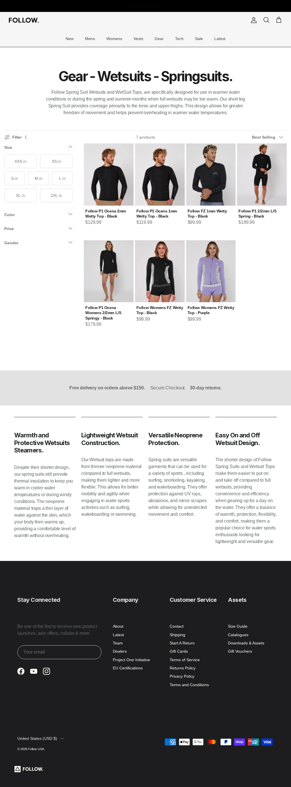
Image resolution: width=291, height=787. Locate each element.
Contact (177, 626)
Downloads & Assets (246, 643)
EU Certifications (128, 668)
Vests (138, 38)
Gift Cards (179, 651)
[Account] (252, 20)
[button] (269, 137)
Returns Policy (183, 668)
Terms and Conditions (189, 684)
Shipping (177, 634)
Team (118, 643)
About (118, 626)
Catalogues (238, 634)
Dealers (120, 651)
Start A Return (182, 643)
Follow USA (36, 749)
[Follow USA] (24, 20)
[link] (20, 161)
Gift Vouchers (240, 651)
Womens (114, 38)
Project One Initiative (131, 659)
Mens (90, 38)
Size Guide (238, 626)
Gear (159, 38)
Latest (219, 38)
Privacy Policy (182, 676)
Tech (179, 38)
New (70, 38)
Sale (199, 38)
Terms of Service (185, 659)
